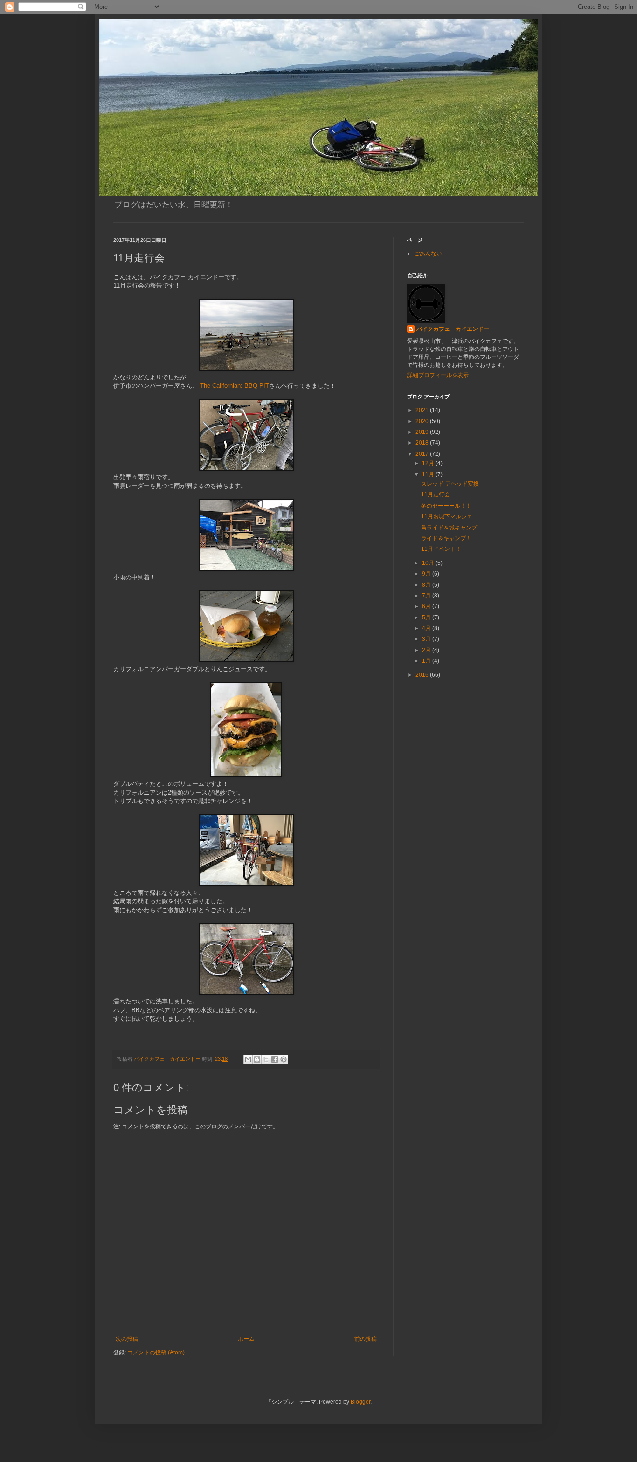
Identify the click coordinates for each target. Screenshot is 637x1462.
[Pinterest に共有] (283, 1059)
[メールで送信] (248, 1059)
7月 (427, 595)
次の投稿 (127, 1339)
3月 (427, 639)
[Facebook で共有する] (274, 1059)
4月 (427, 628)
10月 (429, 563)
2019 (422, 432)
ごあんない (428, 253)
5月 (427, 617)
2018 (422, 442)
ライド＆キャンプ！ (446, 538)
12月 (429, 463)
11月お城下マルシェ (446, 516)
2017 (422, 454)
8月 (427, 585)
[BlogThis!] (257, 1059)
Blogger (360, 1402)
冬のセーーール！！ (446, 505)
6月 (427, 606)
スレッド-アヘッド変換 (450, 483)
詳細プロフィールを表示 (438, 375)
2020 (422, 421)
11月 (429, 474)
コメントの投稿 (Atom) (156, 1352)
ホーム (246, 1339)
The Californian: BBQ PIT (233, 385)
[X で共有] (265, 1059)
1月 (427, 661)
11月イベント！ (441, 549)
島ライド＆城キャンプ (449, 527)
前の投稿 (365, 1339)
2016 (422, 675)
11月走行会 (435, 494)
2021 (422, 410)
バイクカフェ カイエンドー (452, 329)
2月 (427, 650)
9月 (427, 573)
